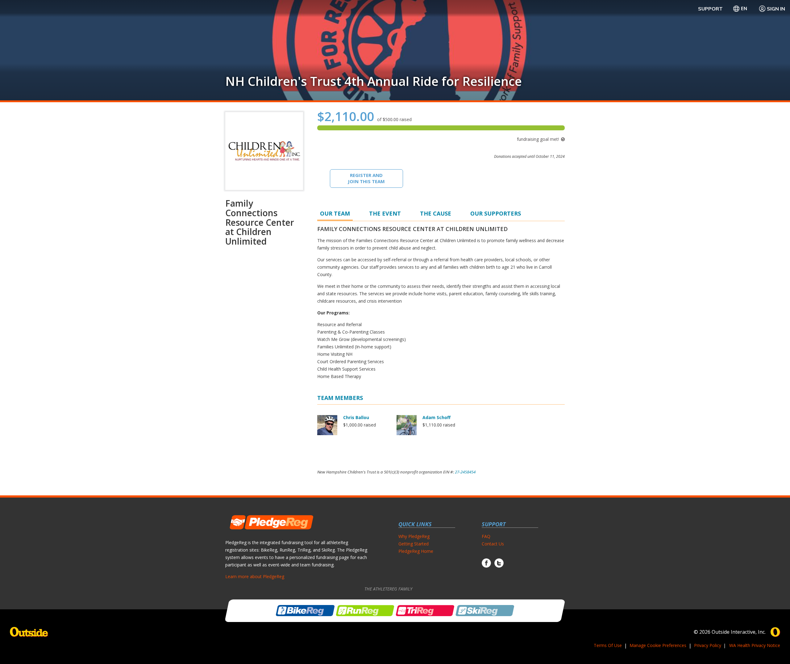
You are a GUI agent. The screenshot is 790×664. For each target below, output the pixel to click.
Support (710, 9)
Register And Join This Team (366, 178)
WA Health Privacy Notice (754, 645)
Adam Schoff (436, 417)
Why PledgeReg (414, 536)
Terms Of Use (608, 645)
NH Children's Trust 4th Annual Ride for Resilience (373, 81)
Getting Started (413, 544)
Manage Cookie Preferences (658, 645)
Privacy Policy (707, 645)
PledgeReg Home (415, 551)
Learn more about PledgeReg (254, 576)
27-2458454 (465, 472)
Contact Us (493, 544)
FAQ (486, 536)
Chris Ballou (356, 417)
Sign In (776, 9)
